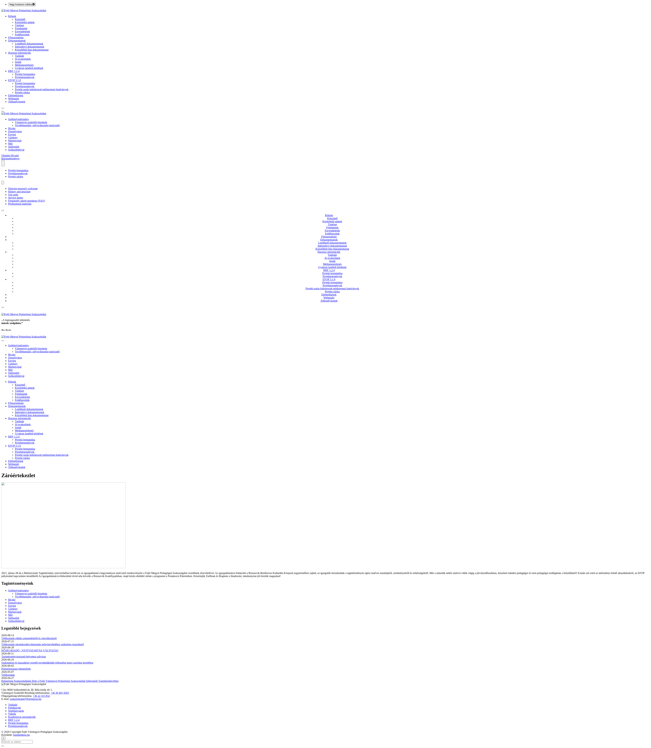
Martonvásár (15, 140)
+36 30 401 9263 (60, 692)
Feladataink (21, 28)
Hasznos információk (19, 52)
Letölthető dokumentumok (29, 43)
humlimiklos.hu (21, 734)
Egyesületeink (22, 31)
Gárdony (13, 137)
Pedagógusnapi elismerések (16, 668)
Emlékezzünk (22, 34)
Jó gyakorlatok (23, 58)
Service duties (15, 197)
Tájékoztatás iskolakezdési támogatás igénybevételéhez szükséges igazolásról (42, 644)
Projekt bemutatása (25, 74)
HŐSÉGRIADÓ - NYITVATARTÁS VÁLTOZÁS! (29, 650)
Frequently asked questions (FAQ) (26, 200)
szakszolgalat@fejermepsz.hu (25, 699)
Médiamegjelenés (24, 65)
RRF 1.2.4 (13, 71)
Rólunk (12, 16)
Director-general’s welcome (23, 188)
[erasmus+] (3, 163)
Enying (12, 134)
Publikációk (14, 707)
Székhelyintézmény (18, 119)
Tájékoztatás (8, 674)
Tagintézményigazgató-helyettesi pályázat (23, 656)
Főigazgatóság (16, 37)
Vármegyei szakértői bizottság (31, 122)
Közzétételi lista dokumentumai (31, 49)
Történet (19, 25)
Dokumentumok (17, 40)
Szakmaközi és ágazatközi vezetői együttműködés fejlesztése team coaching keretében (47, 662)
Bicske (11, 128)
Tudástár (19, 55)
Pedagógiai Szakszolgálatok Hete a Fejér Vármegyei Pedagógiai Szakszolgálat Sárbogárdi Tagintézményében (60, 681)
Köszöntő (20, 19)
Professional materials (19, 203)
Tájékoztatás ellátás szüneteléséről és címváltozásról (29, 638)
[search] (2, 108)
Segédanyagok (16, 710)
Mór (10, 143)
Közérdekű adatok (25, 22)
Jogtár (18, 61)
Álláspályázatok (16, 101)
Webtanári (13, 98)
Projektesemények (24, 77)
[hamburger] (2, 210)
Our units (13, 194)
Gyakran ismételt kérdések (29, 68)
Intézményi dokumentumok (29, 46)
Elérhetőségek (15, 95)
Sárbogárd (13, 146)
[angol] (2, 182)
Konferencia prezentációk (22, 716)
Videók (12, 713)
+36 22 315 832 (41, 695)
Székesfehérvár (16, 149)
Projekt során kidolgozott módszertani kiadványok (41, 89)
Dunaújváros (15, 131)
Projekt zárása (22, 92)
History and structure (19, 191)
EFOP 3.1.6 (14, 80)
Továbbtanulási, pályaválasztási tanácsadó (37, 125)
